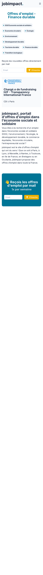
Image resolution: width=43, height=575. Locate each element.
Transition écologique (13, 53)
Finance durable (31, 47)
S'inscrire (36, 70)
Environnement (11, 36)
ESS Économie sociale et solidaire (18, 25)
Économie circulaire (13, 31)
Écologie (30, 31)
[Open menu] (40, 3)
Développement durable (14, 42)
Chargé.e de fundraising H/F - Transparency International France (20, 92)
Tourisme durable (12, 47)
